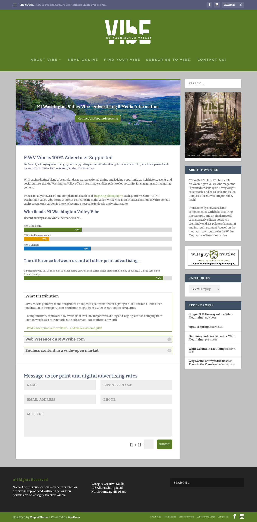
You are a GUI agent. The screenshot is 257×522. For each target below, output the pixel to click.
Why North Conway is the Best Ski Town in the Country (211, 362)
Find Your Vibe (122, 59)
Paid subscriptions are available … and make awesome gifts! (64, 328)
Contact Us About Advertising (98, 118)
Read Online (83, 59)
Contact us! (212, 59)
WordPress (74, 517)
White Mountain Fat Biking (207, 348)
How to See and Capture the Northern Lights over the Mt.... (71, 4)
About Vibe (44, 59)
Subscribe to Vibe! (169, 59)
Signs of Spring (199, 326)
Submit (164, 444)
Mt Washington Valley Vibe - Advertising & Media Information (98, 106)
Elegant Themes (39, 517)
